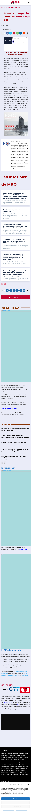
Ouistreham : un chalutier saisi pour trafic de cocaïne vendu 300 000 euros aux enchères (15, 241)
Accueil (3, 7)
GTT (18, 704)
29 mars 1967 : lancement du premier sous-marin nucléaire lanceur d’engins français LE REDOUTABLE (13, 257)
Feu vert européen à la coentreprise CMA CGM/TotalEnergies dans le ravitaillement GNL (15, 443)
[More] (27, 33)
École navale (25, 675)
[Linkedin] (20, 33)
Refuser (15, 802)
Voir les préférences (15, 806)
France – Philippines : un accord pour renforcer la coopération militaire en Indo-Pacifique (14, 272)
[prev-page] (2, 284)
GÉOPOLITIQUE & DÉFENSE (13, 7)
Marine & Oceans (6, 25)
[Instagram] (13, 168)
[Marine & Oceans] (6, 155)
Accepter (15, 799)
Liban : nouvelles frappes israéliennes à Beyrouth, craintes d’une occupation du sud (15, 226)
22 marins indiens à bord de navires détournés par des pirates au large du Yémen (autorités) (15, 450)
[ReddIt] (24, 33)
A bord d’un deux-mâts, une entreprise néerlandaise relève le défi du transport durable (15, 436)
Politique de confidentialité (8, 810)
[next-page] (5, 284)
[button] (29, 784)
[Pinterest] (14, 33)
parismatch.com (8, 702)
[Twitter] (10, 33)
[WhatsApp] (17, 33)
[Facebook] (7, 33)
